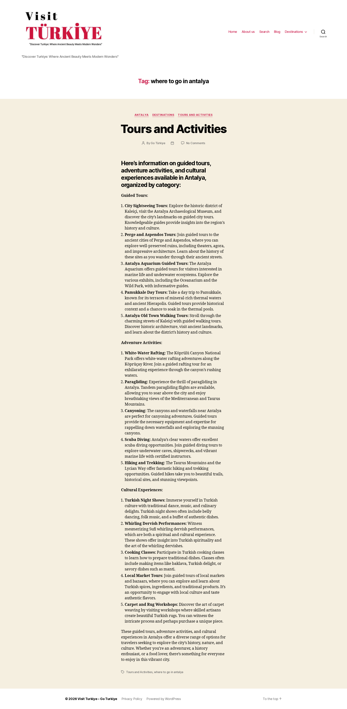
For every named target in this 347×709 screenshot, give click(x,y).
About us (248, 32)
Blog (277, 32)
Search (264, 32)
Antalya (141, 115)
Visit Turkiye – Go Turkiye (97, 699)
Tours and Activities (195, 115)
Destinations (294, 32)
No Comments (195, 143)
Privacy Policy (131, 699)
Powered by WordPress (163, 699)
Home (232, 32)
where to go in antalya (168, 672)
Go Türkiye (158, 143)
